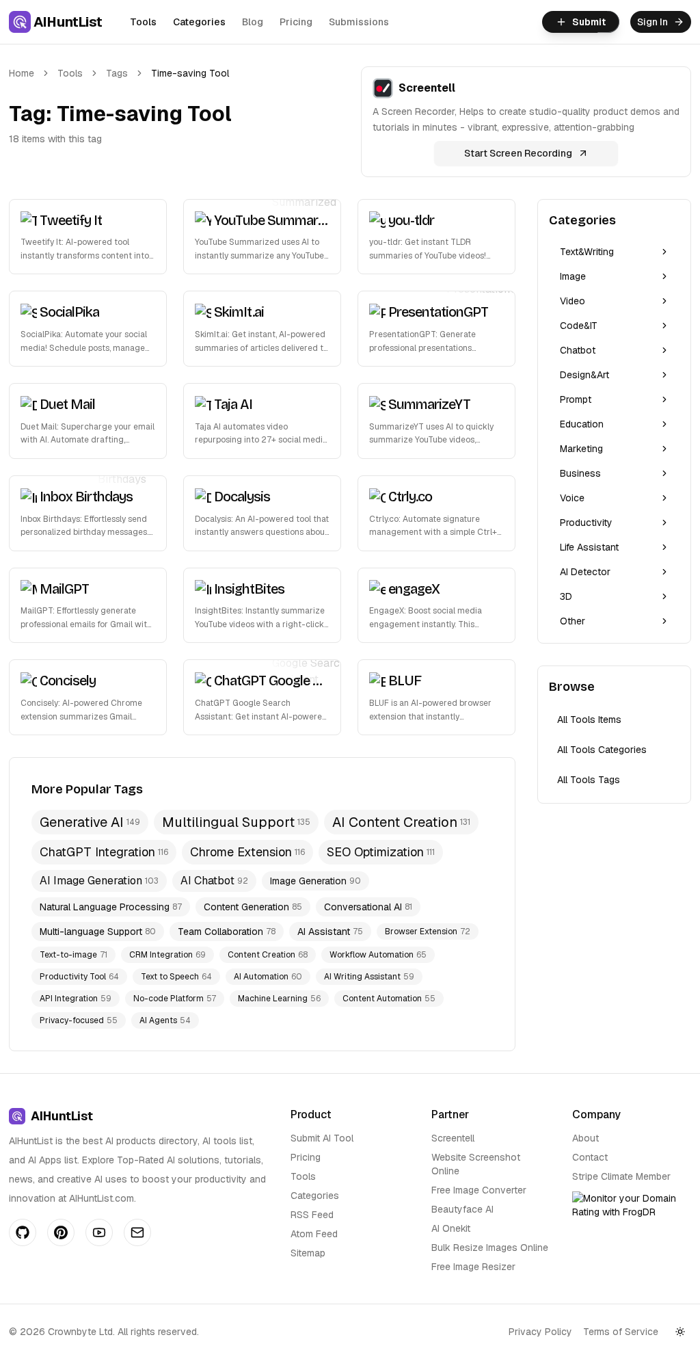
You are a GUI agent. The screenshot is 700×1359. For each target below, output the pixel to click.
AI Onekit (450, 1228)
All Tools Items (589, 719)
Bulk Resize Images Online (489, 1247)
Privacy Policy (540, 1331)
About (585, 1138)
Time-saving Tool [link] (190, 73)
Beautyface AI (462, 1209)
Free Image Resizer (473, 1267)
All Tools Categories (602, 749)
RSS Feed (312, 1215)
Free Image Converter (478, 1190)
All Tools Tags (588, 780)
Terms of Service (620, 1331)
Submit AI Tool (322, 1138)
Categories (199, 22)
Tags (117, 73)
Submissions (359, 22)
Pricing (296, 22)
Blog (252, 22)
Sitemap (308, 1253)
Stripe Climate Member (621, 1176)
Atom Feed (314, 1234)
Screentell (452, 1138)
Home (21, 73)
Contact (590, 1157)
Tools (143, 22)
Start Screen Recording (518, 153)
